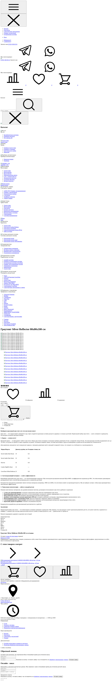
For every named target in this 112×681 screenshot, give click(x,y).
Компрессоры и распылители (12, 251)
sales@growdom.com (6, 602)
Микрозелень (7, 267)
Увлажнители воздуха (10, 178)
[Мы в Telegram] (25, 57)
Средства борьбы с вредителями (13, 316)
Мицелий (6, 152)
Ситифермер (7, 315)
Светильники (7, 214)
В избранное (29, 400)
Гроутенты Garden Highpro (11, 227)
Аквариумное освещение (11, 248)
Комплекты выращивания (11, 211)
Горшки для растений (10, 33)
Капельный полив (9, 238)
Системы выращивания (10, 215)
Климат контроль (9, 209)
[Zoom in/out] (6, 678)
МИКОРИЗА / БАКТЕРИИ (11, 312)
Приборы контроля (9, 136)
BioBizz (6, 296)
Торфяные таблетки (9, 197)
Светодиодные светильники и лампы (14, 287)
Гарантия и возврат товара (11, 626)
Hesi (5, 302)
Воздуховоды (7, 173)
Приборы (6, 160)
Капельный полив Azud (10, 240)
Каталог (6, 28)
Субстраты (7, 195)
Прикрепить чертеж (6, 675)
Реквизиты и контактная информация (14, 628)
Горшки (6, 638)
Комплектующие (8, 159)
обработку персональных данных (58, 659)
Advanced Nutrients (9, 294)
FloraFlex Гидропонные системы (13, 261)
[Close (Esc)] (1, 678)
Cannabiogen (7, 297)
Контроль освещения (10, 281)
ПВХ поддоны (8, 231)
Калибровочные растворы (11, 135)
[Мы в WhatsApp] (49, 57)
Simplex (6, 307)
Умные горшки (8, 198)
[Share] (3, 678)
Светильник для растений (11, 636)
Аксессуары (7, 170)
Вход (5, 37)
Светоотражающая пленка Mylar (13, 230)
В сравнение (61, 400)
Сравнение (7, 41)
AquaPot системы (9, 260)
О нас (5, 623)
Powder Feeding (8, 304)
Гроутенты (7, 30)
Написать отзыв (5, 537)
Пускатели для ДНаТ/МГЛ (11, 284)
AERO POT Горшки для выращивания (14, 191)
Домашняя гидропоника (10, 265)
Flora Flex (6, 299)
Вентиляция (7, 206)
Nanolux (6, 278)
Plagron (6, 303)
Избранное (7, 40)
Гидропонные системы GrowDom (13, 263)
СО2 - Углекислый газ (10, 176)
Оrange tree (7, 313)
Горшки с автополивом (10, 192)
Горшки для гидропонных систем (13, 264)
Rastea (5, 306)
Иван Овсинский (9, 309)
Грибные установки (9, 149)
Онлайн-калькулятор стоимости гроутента (16, 643)
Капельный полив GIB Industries (13, 241)
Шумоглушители (8, 181)
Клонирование (8, 310)
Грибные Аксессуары (10, 148)
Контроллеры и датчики (10, 212)
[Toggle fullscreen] (4, 678)
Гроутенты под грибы (10, 150)
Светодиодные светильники (12, 31)
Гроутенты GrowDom (10, 228)
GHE (5, 300)
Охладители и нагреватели (11, 253)
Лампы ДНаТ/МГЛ (9, 283)
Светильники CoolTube (10, 286)
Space (5, 275)
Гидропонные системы (10, 34)
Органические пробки (10, 194)
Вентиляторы (7, 172)
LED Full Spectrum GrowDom (12, 277)
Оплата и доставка (9, 625)
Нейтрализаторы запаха (10, 175)
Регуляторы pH (8, 138)
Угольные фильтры (9, 179)
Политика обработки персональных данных (16, 645)
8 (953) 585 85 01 (12, 44)
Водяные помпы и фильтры (11, 250)
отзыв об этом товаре (12, 536)
